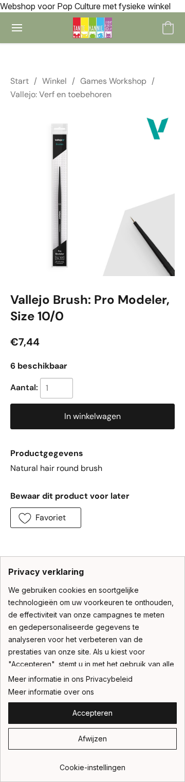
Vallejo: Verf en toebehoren (61, 94)
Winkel (54, 81)
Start (19, 81)
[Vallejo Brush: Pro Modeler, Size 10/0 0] (92, 194)
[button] (93, 27)
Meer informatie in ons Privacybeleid (70, 679)
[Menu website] (17, 27)
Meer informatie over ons (51, 691)
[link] (92, 764)
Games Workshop (113, 81)
